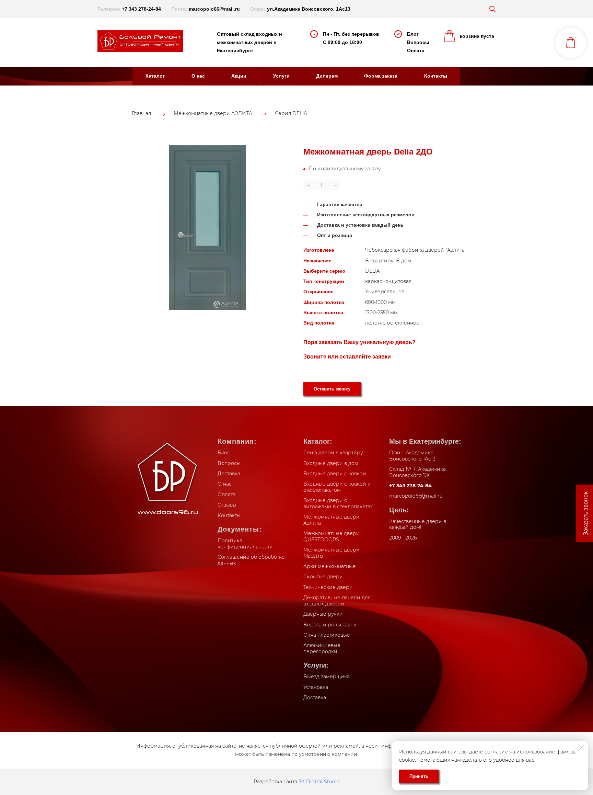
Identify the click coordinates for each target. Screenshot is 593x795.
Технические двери (328, 587)
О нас (198, 76)
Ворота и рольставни (330, 625)
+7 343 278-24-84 (141, 9)
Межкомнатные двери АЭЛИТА (213, 114)
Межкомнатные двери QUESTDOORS (331, 536)
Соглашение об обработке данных (251, 560)
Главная (141, 114)
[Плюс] (335, 185)
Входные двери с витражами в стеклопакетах (338, 503)
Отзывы (227, 505)
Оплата (416, 50)
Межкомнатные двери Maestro (331, 553)
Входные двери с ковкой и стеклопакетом (337, 487)
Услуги (281, 76)
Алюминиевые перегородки (321, 648)
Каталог (155, 76)
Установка (315, 687)
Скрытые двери (323, 576)
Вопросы (418, 42)
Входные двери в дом (330, 463)
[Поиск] (492, 9)
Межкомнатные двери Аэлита (331, 520)
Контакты (435, 76)
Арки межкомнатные (329, 566)
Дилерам (327, 76)
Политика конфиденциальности (245, 543)
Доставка (229, 473)
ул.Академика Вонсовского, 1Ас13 (308, 9)
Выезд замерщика (326, 676)
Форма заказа (380, 76)
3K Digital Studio (319, 782)
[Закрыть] (581, 748)
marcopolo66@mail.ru (214, 9)
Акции (238, 76)
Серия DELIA (291, 114)
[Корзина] (570, 42)
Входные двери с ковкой (334, 473)
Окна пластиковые (326, 635)
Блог (413, 34)
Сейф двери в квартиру (333, 453)
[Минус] (308, 185)
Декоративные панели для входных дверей (337, 600)
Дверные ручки (323, 614)
